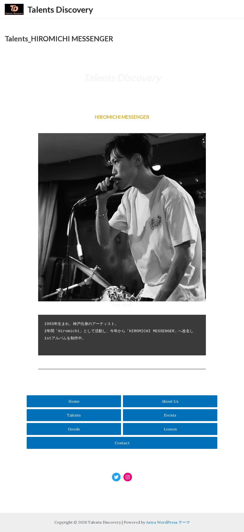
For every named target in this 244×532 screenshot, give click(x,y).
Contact (122, 442)
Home (74, 401)
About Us (170, 401)
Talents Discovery (60, 9)
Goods (74, 429)
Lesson (170, 429)
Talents (74, 415)
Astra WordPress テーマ (168, 522)
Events (170, 415)
